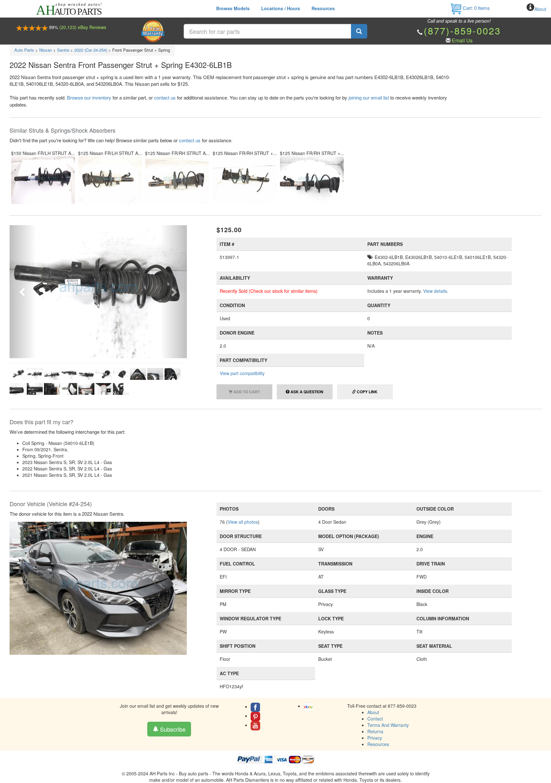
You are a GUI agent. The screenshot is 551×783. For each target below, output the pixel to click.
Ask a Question (306, 392)
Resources (323, 8)
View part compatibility (242, 373)
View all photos (243, 522)
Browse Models (233, 8)
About (540, 9)
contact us (165, 97)
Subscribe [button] (172, 729)
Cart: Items (475, 7)
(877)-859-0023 (462, 30)
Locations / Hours (280, 8)
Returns (375, 731)
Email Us (462, 40)
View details (435, 291)
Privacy (374, 738)
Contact (375, 718)
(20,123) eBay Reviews (82, 27)
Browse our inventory (89, 97)
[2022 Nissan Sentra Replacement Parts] (98, 588)
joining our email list (369, 97)
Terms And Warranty (388, 725)
